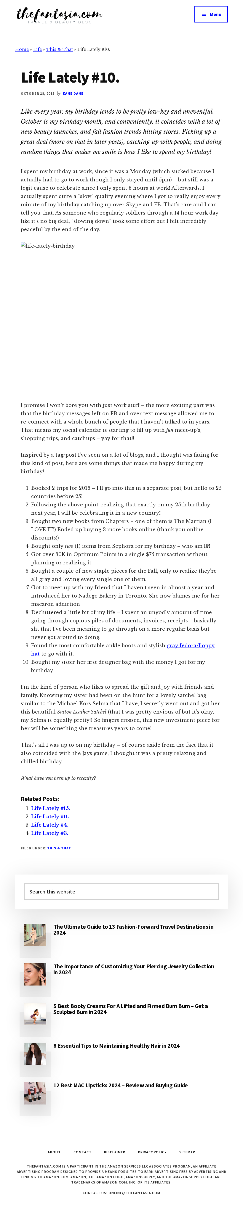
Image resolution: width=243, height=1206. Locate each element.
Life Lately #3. (49, 833)
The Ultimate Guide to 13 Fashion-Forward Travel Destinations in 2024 (133, 929)
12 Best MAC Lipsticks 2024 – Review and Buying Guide (120, 1085)
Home (22, 49)
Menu (215, 14)
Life (37, 49)
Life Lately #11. (50, 816)
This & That (59, 49)
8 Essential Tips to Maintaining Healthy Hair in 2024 (116, 1045)
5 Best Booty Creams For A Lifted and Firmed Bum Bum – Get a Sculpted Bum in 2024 (130, 1008)
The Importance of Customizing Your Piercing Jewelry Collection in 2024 (133, 969)
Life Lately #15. (50, 808)
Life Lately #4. (49, 825)
